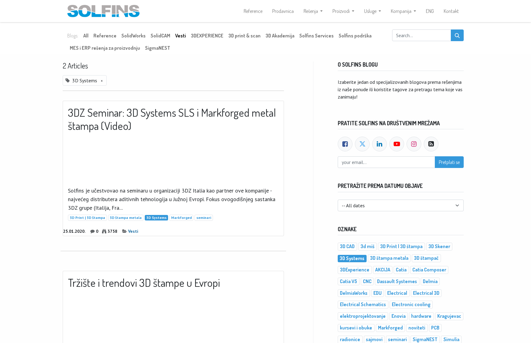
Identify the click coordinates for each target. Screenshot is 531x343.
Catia (401, 270)
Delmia (430, 281)
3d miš (367, 246)
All (85, 36)
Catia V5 (348, 281)
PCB (435, 328)
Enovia (398, 316)
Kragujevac (449, 316)
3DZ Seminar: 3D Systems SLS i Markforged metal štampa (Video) (172, 119)
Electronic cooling (411, 304)
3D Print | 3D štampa (87, 217)
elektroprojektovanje (363, 316)
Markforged (181, 217)
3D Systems (156, 217)
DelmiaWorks (354, 293)
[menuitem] (253, 11)
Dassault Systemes (397, 281)
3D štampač (426, 258)
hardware (421, 316)
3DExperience (354, 270)
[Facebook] (345, 144)
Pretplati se (449, 162)
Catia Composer (429, 270)
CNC (367, 281)
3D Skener (439, 246)
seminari (203, 217)
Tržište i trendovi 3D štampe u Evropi (144, 282)
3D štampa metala (126, 217)
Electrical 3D (426, 293)
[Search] (457, 35)
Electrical (397, 293)
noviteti (416, 328)
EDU (377, 293)
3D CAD (347, 246)
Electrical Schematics (363, 304)
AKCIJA (382, 270)
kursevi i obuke (356, 328)
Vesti (133, 231)
